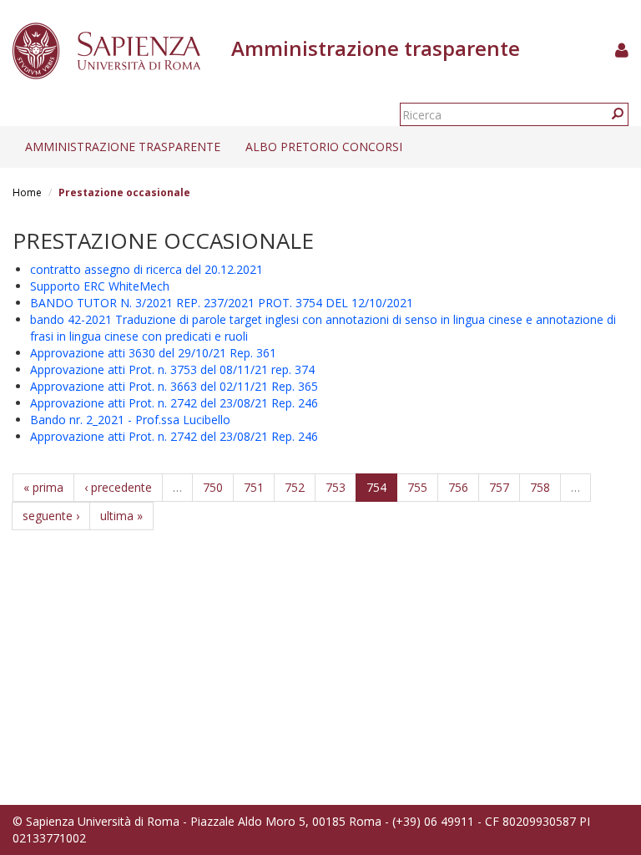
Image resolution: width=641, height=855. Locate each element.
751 (254, 487)
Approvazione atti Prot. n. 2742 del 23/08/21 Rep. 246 (174, 403)
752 (295, 487)
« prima (43, 487)
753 (336, 487)
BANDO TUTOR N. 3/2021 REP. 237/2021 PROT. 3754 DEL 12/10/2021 (221, 303)
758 (540, 487)
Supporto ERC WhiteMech (99, 286)
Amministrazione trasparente (122, 146)
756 (458, 487)
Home (27, 192)
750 (213, 487)
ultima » (121, 516)
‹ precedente (118, 487)
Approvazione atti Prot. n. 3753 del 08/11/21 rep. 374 (172, 369)
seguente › (51, 516)
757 (499, 487)
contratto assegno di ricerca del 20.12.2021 (146, 269)
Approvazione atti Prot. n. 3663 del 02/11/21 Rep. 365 (174, 386)
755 (417, 487)
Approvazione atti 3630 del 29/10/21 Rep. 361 (153, 353)
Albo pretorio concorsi (323, 146)
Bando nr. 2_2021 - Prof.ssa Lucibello (130, 420)
